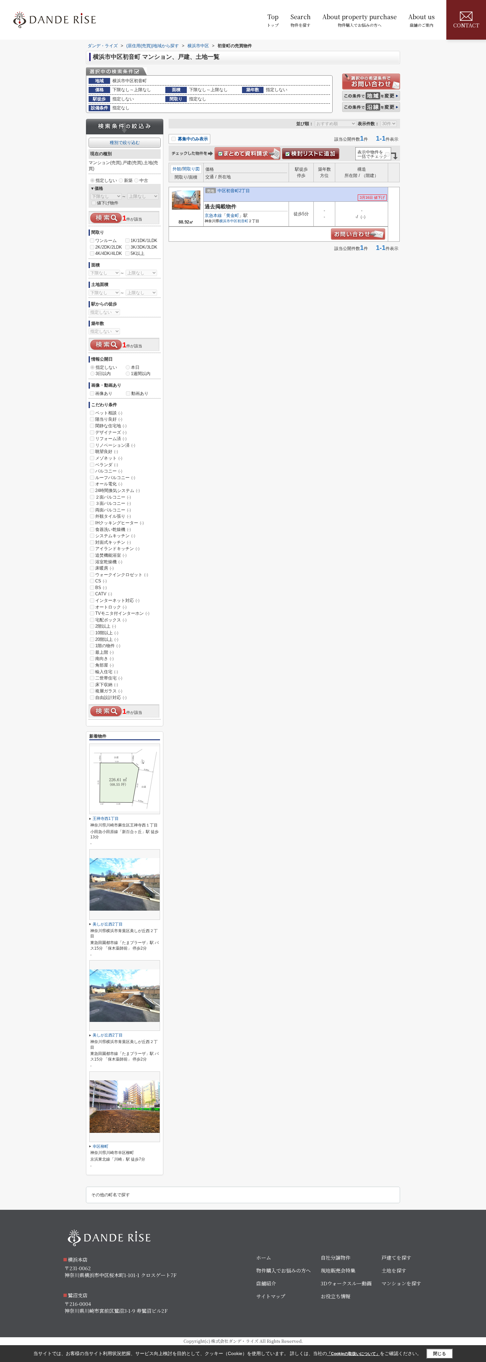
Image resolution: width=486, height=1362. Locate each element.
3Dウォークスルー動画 (346, 1283)
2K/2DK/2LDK (108, 247)
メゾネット (108, 458)
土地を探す (394, 1270)
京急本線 (213, 215)
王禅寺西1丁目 (106, 818)
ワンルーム (106, 240)
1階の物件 (107, 645)
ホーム (263, 1257)
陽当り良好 (108, 419)
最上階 (104, 652)
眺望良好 (106, 451)
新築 (128, 180)
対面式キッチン (113, 542)
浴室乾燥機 (108, 561)
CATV (103, 593)
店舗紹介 (266, 1283)
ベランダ (106, 464)
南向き (104, 658)
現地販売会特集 (338, 1270)
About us (421, 20)
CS (101, 580)
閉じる (439, 1353)
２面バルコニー (113, 497)
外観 (177, 168)
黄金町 (232, 215)
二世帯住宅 (108, 678)
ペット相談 (108, 412)
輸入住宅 (106, 671)
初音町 (242, 221)
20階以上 (106, 639)
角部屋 (104, 665)
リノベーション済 (115, 445)
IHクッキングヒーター (119, 522)
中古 (144, 180)
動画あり (139, 393)
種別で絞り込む (125, 142)
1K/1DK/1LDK (144, 240)
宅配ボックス (111, 619)
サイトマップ (270, 1296)
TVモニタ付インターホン (122, 613)
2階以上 (105, 626)
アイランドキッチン (117, 548)
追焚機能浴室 (111, 555)
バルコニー (108, 471)
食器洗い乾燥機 (113, 529)
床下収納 (106, 684)
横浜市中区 (228, 221)
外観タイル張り (113, 516)
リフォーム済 (111, 438)
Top (273, 20)
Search (300, 20)
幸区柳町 (100, 1146)
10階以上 (106, 632)
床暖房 (104, 568)
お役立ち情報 (335, 1296)
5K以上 (137, 253)
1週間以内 (140, 373)
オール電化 (108, 483)
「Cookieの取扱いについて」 (353, 1353)
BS (101, 587)
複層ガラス (108, 690)
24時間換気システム (117, 490)
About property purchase (359, 20)
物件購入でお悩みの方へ (283, 1270)
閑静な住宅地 (111, 425)
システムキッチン (115, 535)
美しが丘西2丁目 (108, 924)
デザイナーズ (111, 432)
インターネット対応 (117, 600)
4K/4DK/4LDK (108, 253)
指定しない (106, 180)
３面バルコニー (113, 503)
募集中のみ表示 (192, 138)
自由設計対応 (111, 697)
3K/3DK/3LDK (144, 247)
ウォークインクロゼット (121, 574)
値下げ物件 (107, 202)
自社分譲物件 (335, 1257)
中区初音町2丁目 (234, 190)
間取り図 (191, 168)
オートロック (111, 607)
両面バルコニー (113, 509)
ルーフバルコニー (115, 477)
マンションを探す (401, 1283)
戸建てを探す (396, 1257)
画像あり (103, 393)
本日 (135, 367)
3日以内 (103, 373)
